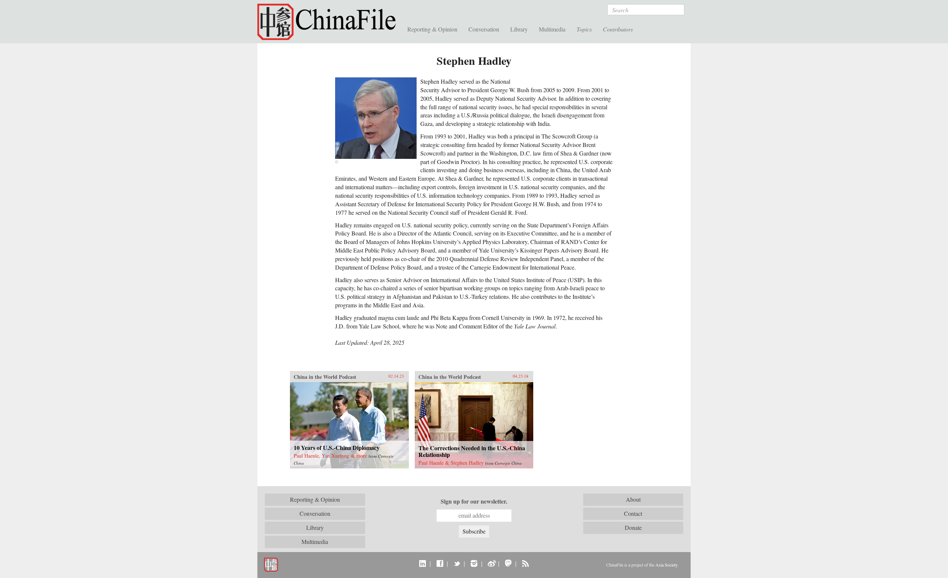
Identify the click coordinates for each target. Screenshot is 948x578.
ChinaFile (329, 22)
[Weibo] (491, 563)
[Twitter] (456, 563)
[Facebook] (439, 563)
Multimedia (552, 29)
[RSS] (525, 563)
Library (519, 29)
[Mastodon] (508, 563)
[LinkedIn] (422, 563)
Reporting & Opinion (432, 29)
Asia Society (666, 565)
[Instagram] (473, 563)
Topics (584, 29)
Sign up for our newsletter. (474, 501)
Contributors (618, 29)
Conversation (483, 29)
